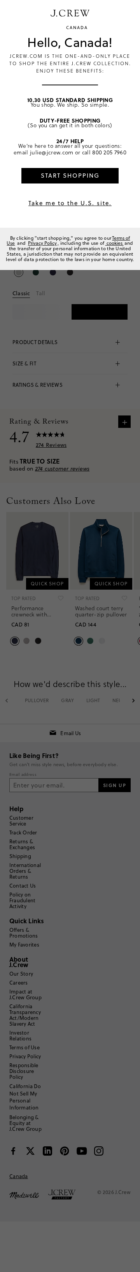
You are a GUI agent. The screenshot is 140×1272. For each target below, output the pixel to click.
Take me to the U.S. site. (70, 203)
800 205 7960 (109, 152)
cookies (114, 243)
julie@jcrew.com (52, 152)
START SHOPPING (70, 175)
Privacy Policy (42, 243)
